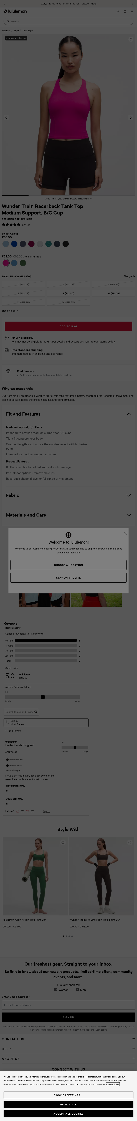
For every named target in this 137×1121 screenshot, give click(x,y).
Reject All (68, 1104)
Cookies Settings (67, 1095)
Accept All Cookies (69, 1113)
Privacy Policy (112, 1084)
